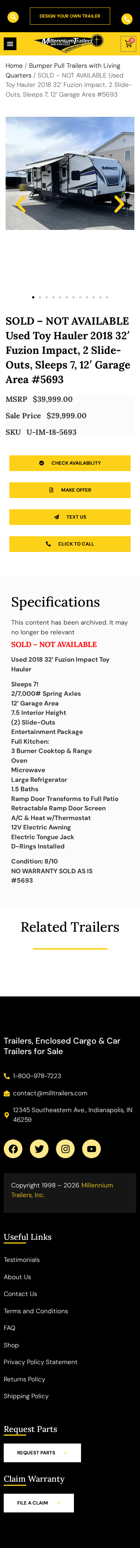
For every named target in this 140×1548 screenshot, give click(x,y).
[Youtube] (91, 1148)
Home (14, 65)
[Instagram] (65, 1148)
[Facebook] (13, 1148)
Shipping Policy (26, 1396)
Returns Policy (24, 1379)
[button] (20, 204)
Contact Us (20, 1294)
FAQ (9, 1328)
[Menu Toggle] (10, 43)
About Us (17, 1277)
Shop (11, 1345)
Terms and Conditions (36, 1311)
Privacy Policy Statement (41, 1362)
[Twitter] (39, 1148)
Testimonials (22, 1260)
